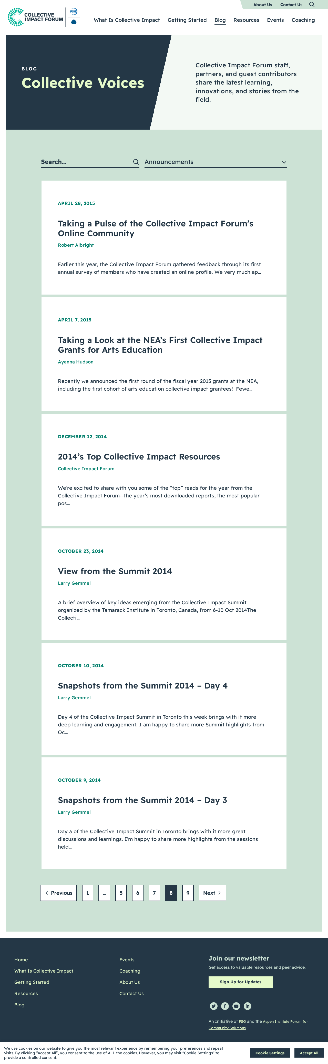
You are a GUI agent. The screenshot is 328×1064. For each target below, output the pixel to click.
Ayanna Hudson (76, 362)
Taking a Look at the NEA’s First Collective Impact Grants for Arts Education (160, 345)
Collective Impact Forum (86, 469)
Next (210, 893)
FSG (242, 1021)
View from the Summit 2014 (115, 571)
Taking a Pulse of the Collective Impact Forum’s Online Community (155, 228)
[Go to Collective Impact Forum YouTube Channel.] (236, 1006)
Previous (61, 893)
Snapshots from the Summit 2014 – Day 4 (143, 685)
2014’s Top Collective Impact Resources (139, 456)
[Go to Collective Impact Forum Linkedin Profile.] (247, 1006)
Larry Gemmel (74, 583)
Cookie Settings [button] (269, 1053)
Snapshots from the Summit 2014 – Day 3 (142, 800)
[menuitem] (262, 4)
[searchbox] (90, 162)
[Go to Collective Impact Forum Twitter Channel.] (214, 1006)
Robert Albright (76, 245)
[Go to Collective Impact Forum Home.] (44, 17)
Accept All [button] (309, 1053)
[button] (312, 4)
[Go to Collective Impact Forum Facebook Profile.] (225, 1006)
